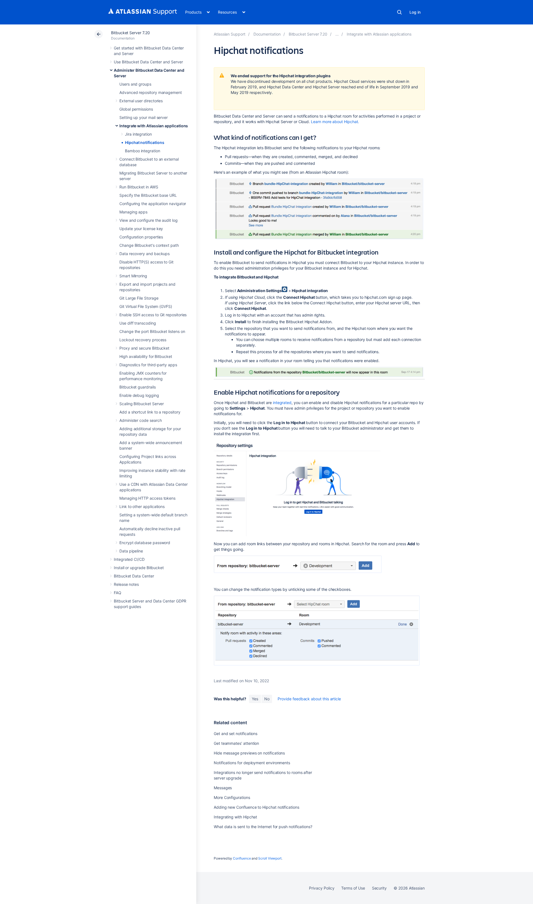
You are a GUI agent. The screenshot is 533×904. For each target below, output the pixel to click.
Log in (415, 12)
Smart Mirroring (133, 275)
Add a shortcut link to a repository (149, 412)
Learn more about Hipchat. (335, 121)
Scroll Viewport (269, 858)
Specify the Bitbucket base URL (148, 195)
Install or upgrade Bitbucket (139, 567)
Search (399, 12)
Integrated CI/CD (129, 559)
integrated (282, 402)
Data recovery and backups (144, 253)
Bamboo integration (142, 150)
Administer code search (140, 420)
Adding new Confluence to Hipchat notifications (256, 807)
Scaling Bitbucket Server (141, 403)
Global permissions (136, 109)
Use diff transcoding (137, 323)
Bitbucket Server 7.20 (130, 32)
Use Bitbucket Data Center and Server (148, 61)
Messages (223, 787)
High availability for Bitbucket (145, 356)
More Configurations (232, 797)
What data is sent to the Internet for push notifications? (263, 826)
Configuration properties (141, 237)
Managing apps (133, 212)
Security (379, 888)
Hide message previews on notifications (249, 753)
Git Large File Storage (138, 298)
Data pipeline (131, 551)
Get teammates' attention (236, 743)
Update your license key (141, 228)
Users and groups (135, 84)
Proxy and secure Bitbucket (144, 348)
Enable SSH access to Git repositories (153, 314)
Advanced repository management (150, 92)
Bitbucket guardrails (137, 387)
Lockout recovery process (142, 339)
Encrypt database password (144, 542)
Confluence (242, 858)
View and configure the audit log (148, 220)
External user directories (141, 100)
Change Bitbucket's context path (149, 245)
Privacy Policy (321, 888)
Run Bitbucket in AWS (138, 187)
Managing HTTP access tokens (147, 498)
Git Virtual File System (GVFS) (145, 306)
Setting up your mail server (143, 117)
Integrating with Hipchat (235, 817)
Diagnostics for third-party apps (148, 364)
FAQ (117, 592)
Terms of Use (353, 888)
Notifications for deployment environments (252, 762)
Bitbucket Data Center (134, 576)
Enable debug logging (139, 395)
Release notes (126, 584)
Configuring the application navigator (152, 203)
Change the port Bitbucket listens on (152, 331)
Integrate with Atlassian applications (153, 125)
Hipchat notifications (144, 142)
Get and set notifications (235, 733)
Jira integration (138, 134)
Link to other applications (142, 506)
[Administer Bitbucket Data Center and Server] (337, 34)
